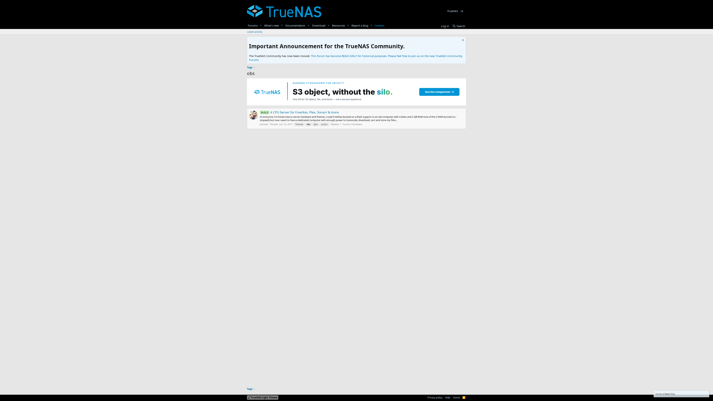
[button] (260, 25)
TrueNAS (452, 11)
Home (456, 397)
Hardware (356, 124)
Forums (253, 25)
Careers (379, 25)
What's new (271, 25)
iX (462, 11)
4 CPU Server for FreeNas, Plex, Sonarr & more (300, 112)
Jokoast (264, 124)
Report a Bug (359, 25)
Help (447, 397)
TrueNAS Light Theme (263, 397)
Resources (338, 25)
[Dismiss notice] (462, 41)
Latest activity (254, 31)
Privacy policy (434, 397)
